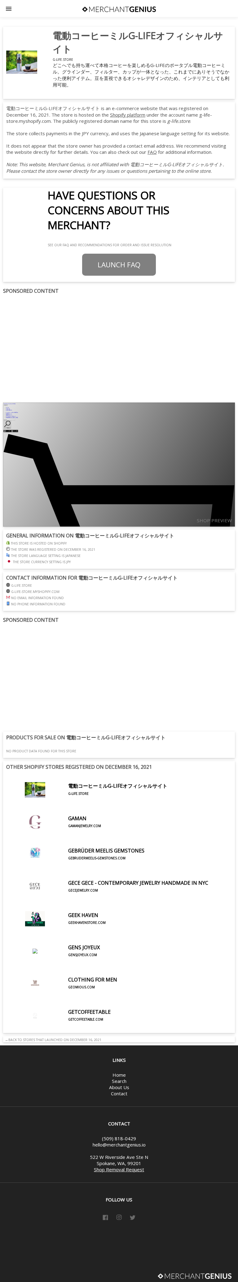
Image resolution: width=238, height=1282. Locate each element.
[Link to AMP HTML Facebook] (105, 1218)
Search (119, 1081)
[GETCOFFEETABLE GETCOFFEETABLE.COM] (58, 1030)
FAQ (152, 152)
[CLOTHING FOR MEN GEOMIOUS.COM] (61, 998)
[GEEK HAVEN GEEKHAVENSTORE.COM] (56, 933)
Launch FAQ (119, 264)
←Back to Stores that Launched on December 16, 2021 (52, 1040)
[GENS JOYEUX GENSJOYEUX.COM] (53, 965)
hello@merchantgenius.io (119, 1145)
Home (119, 1075)
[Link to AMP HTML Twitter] (132, 1218)
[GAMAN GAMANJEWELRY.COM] (53, 836)
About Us (119, 1087)
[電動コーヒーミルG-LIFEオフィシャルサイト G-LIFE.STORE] (86, 804)
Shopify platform (127, 115)
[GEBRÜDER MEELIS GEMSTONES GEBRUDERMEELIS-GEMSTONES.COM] (75, 869)
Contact (119, 1093)
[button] (8, 8)
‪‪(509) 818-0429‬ (119, 1138)
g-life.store (63, 59)
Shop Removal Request (119, 1169)
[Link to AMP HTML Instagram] (119, 1218)
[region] (119, 348)
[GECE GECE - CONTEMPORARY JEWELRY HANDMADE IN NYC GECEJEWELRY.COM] (107, 901)
